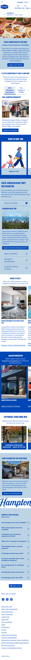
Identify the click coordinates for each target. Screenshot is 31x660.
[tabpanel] (15, 113)
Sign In (28, 8)
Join (23, 8)
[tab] (10, 90)
